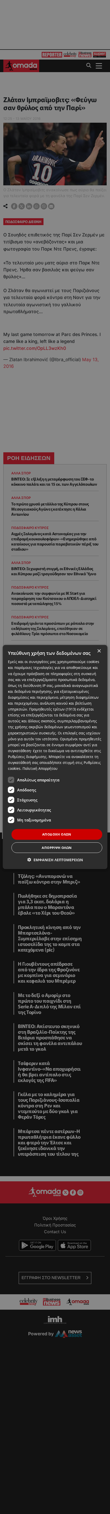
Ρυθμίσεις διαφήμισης (27, 756)
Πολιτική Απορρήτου (40, 768)
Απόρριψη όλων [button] (57, 847)
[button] (55, 860)
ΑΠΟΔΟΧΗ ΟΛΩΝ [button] (56, 834)
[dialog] (55, 757)
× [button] (99, 651)
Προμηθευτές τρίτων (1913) (52, 709)
